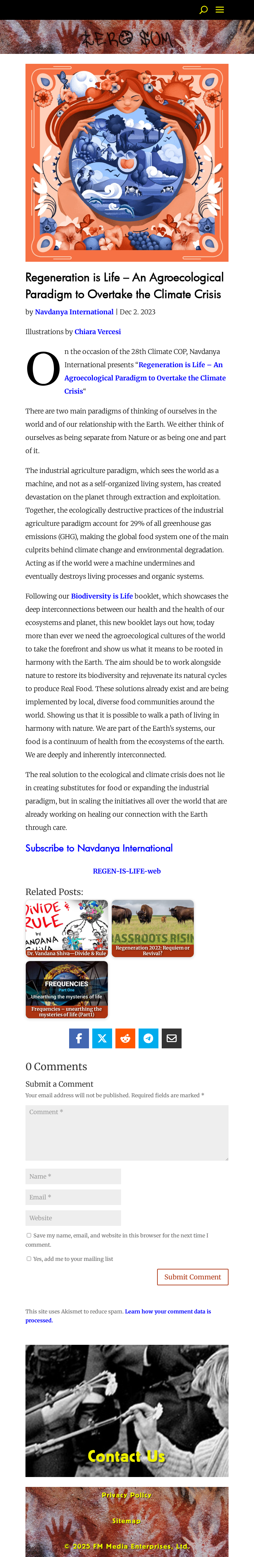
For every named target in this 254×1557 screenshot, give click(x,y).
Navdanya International (74, 312)
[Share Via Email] (172, 1038)
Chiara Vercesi (98, 332)
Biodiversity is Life (102, 596)
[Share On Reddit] (125, 1038)
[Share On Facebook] (79, 1038)
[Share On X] (102, 1038)
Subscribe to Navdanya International (99, 847)
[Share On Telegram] (148, 1038)
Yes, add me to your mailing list (72, 1259)
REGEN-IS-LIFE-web (127, 871)
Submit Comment (192, 1277)
